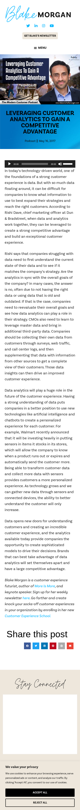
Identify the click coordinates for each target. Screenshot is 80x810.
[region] (40, 785)
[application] (40, 164)
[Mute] (60, 164)
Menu (42, 48)
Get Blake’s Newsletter (40, 35)
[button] (27, 646)
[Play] (9, 164)
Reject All (40, 802)
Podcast (30, 141)
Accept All (40, 792)
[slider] (68, 163)
